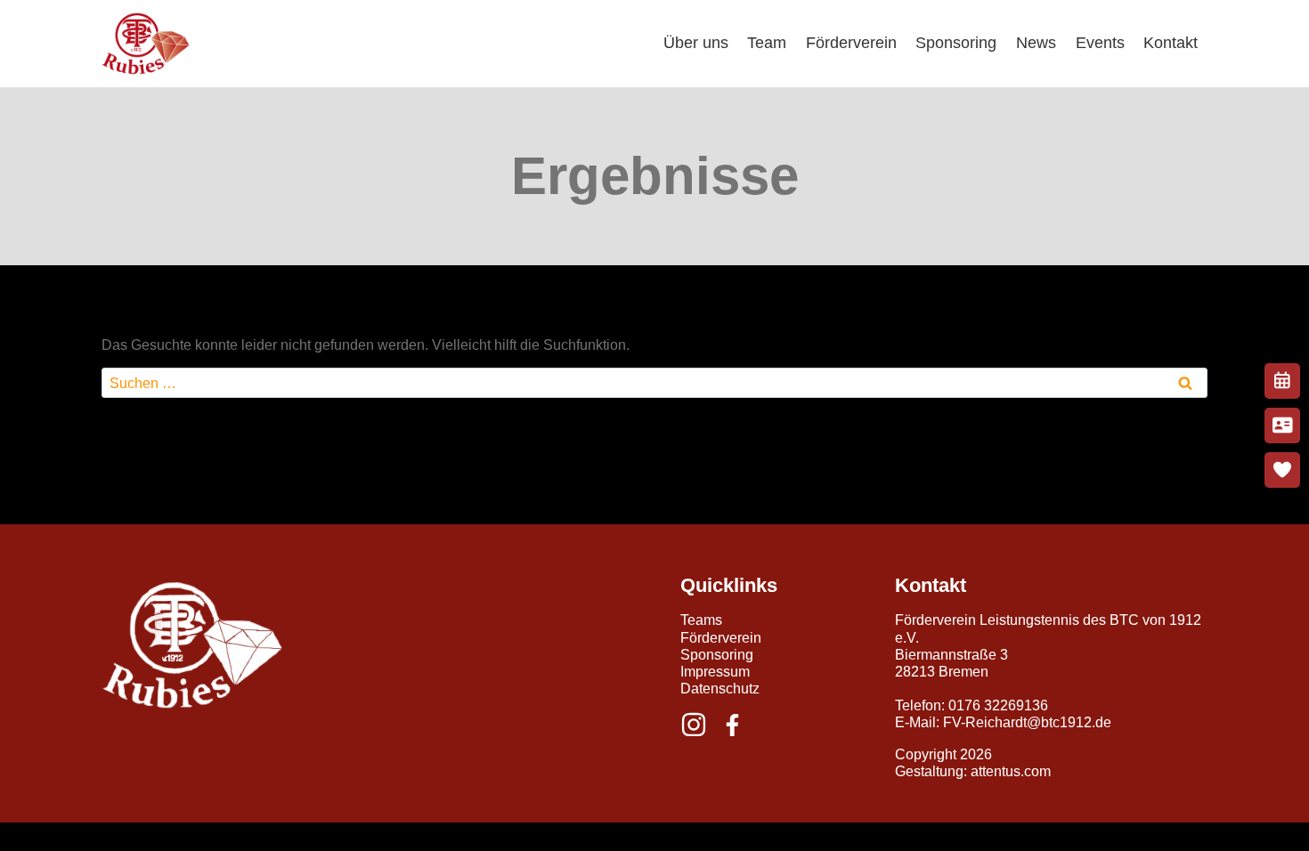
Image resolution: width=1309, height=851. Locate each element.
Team (766, 43)
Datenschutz (720, 688)
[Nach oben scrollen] (1253, 831)
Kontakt (1170, 43)
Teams (701, 620)
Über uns (695, 43)
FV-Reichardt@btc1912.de (1027, 722)
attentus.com (1011, 771)
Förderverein (851, 43)
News (1036, 43)
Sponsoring (955, 43)
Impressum (715, 671)
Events (1100, 43)
